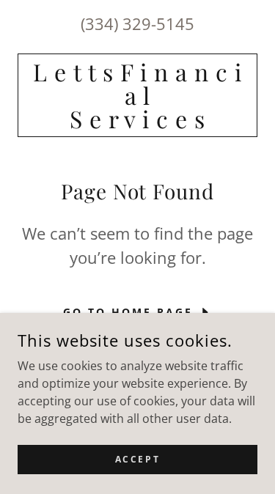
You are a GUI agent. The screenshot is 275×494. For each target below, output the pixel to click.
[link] (137, 95)
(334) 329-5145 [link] (137, 23)
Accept (137, 459)
